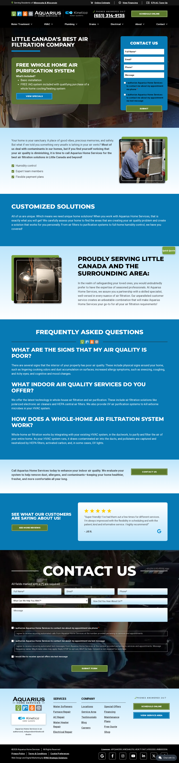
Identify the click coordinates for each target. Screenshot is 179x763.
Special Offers (112, 706)
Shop (107, 731)
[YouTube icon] (133, 756)
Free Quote (110, 726)
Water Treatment (20, 24)
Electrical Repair (62, 731)
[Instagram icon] (122, 756)
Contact (160, 24)
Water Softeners (62, 706)
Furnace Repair (62, 711)
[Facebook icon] (112, 756)
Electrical (116, 24)
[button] (149, 13)
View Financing (130, 3)
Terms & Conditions (37, 754)
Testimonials (88, 717)
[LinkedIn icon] (143, 756)
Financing (110, 711)
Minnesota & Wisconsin (45, 3)
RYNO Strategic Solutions (55, 758)
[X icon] (153, 756)
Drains (92, 24)
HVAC (47, 24)
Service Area (88, 711)
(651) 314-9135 (109, 15)
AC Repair (59, 717)
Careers (85, 727)
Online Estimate (102, 3)
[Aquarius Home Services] (49, 13)
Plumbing (70, 24)
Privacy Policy (18, 754)
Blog (84, 722)
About (138, 24)
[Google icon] (102, 756)
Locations (87, 706)
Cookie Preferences (59, 754)
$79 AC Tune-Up (159, 3)
